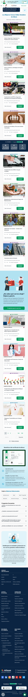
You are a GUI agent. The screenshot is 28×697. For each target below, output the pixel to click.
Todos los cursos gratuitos (20, 603)
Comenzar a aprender (20, 47)
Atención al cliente (21, 672)
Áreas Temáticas (18, 610)
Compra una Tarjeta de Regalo (20, 615)
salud (14, 495)
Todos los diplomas (18, 601)
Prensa (2, 616)
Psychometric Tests (5, 640)
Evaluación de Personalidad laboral (6, 650)
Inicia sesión (23, 5)
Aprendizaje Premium (19, 612)
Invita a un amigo (18, 651)
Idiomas (2, 579)
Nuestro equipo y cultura (6, 601)
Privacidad (7, 692)
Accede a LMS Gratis (18, 633)
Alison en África (4, 619)
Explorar (1, 5)
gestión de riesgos (15, 498)
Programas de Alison (5, 621)
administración (6, 495)
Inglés (2, 584)
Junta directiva (4, 598)
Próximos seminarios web (19, 660)
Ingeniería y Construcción (6, 581)
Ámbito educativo (16, 584)
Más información (8, 47)
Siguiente (21, 437)
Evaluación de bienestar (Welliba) (6, 646)
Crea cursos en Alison (19, 640)
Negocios (14, 577)
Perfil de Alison (17, 638)
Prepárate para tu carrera (14, 308)
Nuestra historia (4, 596)
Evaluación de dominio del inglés (7, 654)
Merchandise (17, 662)
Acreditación (17, 596)
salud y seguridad (22, 495)
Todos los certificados (19, 598)
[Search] (2, 5)
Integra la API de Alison (19, 646)
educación (5, 498)
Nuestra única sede (5, 603)
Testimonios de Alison (19, 605)
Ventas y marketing (16, 581)
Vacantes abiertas (4, 605)
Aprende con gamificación (20, 649)
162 (18, 433)
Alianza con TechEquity (19, 653)
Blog (2, 614)
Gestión (2, 577)
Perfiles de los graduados (19, 608)
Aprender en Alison (4, 612)
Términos (10, 692)
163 (22, 433)
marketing (25, 498)
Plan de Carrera (4, 638)
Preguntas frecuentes (22, 670)
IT (13, 574)
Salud (14, 579)
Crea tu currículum (4, 633)
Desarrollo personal (5, 574)
